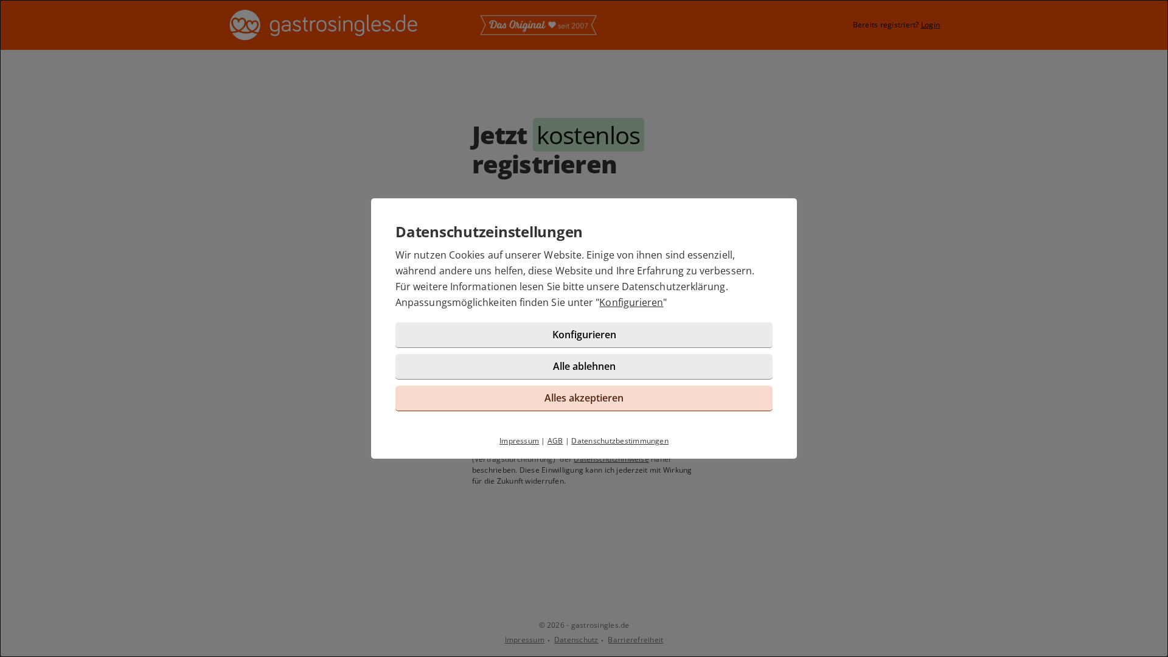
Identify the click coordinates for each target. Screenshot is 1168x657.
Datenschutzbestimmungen (620, 441)
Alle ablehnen (584, 366)
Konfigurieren (631, 302)
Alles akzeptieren (584, 398)
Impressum (519, 441)
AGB (555, 441)
